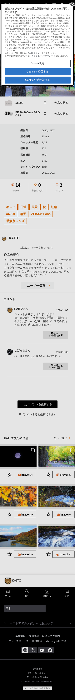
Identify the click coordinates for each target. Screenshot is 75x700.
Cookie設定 (37, 63)
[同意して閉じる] (72, 4)
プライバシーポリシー (43, 56)
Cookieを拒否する (37, 71)
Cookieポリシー (34, 53)
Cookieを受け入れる (37, 79)
